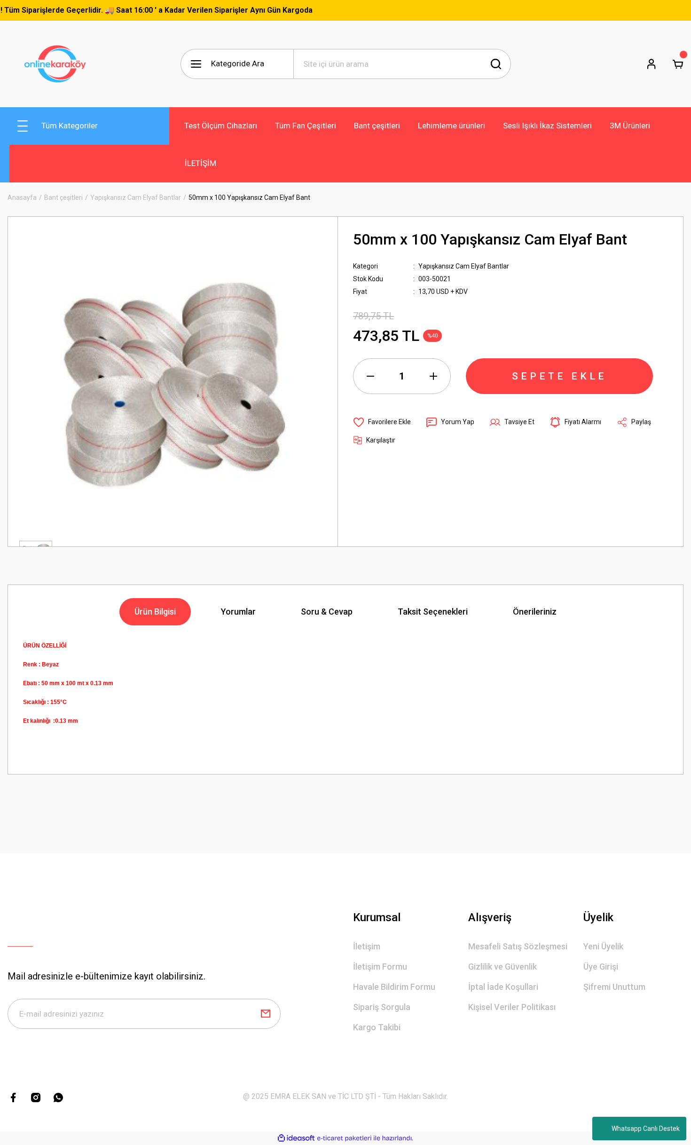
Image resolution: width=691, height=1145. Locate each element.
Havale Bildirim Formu (394, 987)
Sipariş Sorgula (381, 1007)
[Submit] (266, 1014)
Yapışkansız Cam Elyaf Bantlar (463, 266)
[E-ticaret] (344, 1138)
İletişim (366, 946)
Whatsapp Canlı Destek (646, 1128)
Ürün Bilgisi (155, 611)
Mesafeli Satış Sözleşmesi (517, 946)
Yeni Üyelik (603, 946)
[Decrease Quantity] (370, 376)
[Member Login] (651, 63)
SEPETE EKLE (559, 376)
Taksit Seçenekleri (433, 611)
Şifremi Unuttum (614, 987)
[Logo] (58, 64)
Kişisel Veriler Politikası (512, 1007)
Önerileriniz (535, 611)
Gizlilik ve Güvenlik (502, 966)
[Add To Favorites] (382, 422)
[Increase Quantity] (433, 376)
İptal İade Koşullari (503, 987)
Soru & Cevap (327, 611)
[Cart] (677, 63)
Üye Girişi (600, 966)
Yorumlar (238, 611)
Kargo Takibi (376, 1027)
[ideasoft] (296, 1138)
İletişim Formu (380, 966)
